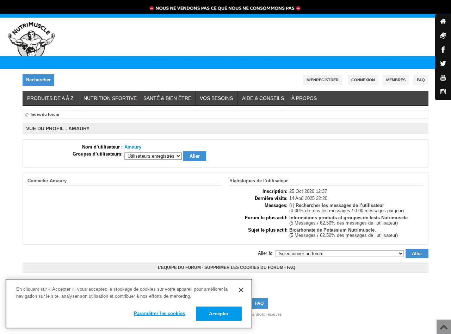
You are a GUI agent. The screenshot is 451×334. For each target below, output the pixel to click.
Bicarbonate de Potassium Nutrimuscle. (332, 230)
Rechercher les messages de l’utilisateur (340, 205)
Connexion (363, 80)
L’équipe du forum (179, 267)
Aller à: (265, 253)
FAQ (291, 267)
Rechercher (38, 79)
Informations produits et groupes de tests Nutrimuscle (348, 217)
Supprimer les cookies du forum (243, 267)
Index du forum (45, 114)
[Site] (443, 22)
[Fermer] (241, 290)
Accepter (218, 313)
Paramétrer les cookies (159, 313)
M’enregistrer (323, 80)
